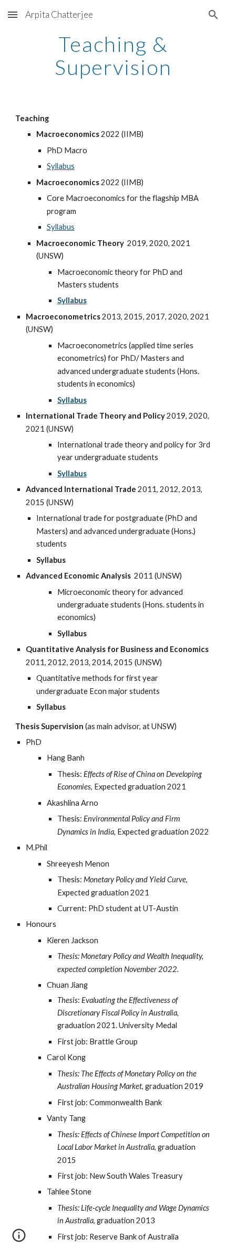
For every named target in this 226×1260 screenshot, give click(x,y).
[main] (113, 55)
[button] (12, 14)
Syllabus (61, 166)
